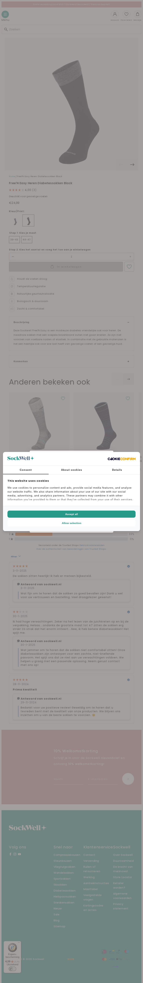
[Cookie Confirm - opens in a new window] (122, 459)
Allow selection (71, 523)
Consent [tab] (26, 469)
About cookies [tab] (71, 469)
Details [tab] (117, 469)
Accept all (71, 514)
